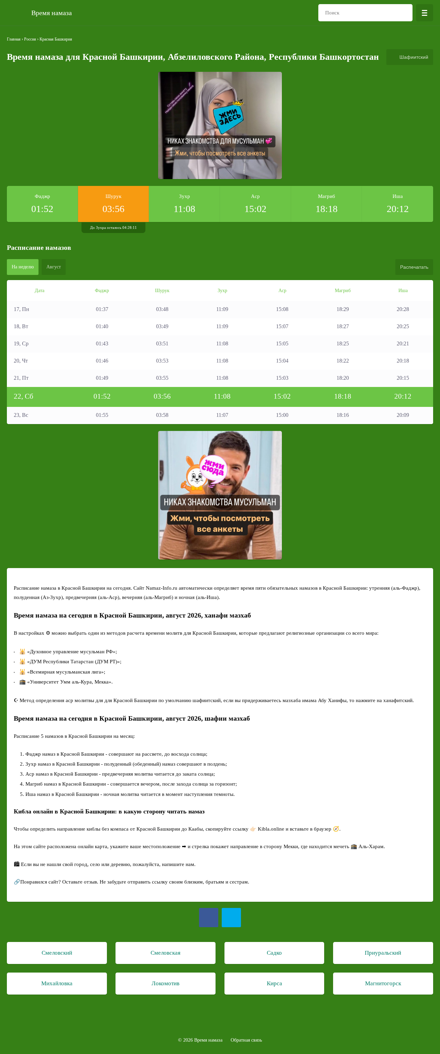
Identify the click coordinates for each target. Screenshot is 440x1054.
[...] (424, 12)
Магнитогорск (383, 983)
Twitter (231, 917)
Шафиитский (413, 57)
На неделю (23, 266)
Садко (274, 953)
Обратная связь (246, 1040)
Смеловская (165, 953)
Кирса (274, 983)
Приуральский (383, 953)
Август (53, 266)
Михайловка (57, 983)
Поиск (403, 12)
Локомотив (165, 983)
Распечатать (414, 267)
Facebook (208, 917)
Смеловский (57, 953)
